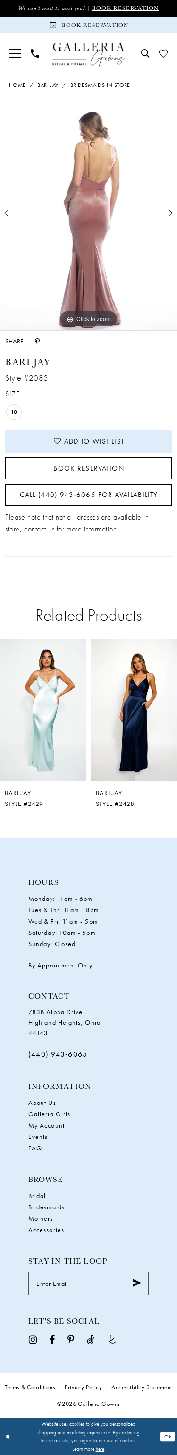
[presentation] (53, 710)
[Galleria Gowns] (88, 56)
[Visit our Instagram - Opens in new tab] (32, 1339)
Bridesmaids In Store (100, 85)
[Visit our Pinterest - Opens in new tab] (71, 1339)
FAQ (35, 1148)
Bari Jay (47, 85)
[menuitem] (15, 54)
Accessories (46, 1229)
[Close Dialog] (8, 1436)
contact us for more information (70, 529)
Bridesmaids (46, 1207)
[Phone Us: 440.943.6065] (35, 53)
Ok (168, 1436)
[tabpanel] (88, 213)
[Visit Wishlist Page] (163, 53)
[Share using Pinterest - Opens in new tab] (37, 340)
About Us (42, 1102)
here (100, 1449)
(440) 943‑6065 (57, 1054)
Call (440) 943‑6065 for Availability (89, 494)
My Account (46, 1125)
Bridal (37, 1195)
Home (17, 85)
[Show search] (145, 53)
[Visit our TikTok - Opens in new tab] (90, 1339)
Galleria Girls (49, 1114)
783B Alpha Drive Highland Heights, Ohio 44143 (64, 1022)
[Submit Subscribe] (137, 1283)
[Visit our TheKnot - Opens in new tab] (112, 1339)
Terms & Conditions (30, 1387)
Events (38, 1136)
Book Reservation (125, 7)
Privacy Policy (83, 1387)
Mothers (40, 1218)
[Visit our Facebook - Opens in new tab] (52, 1339)
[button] (15, 54)
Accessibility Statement (141, 1387)
